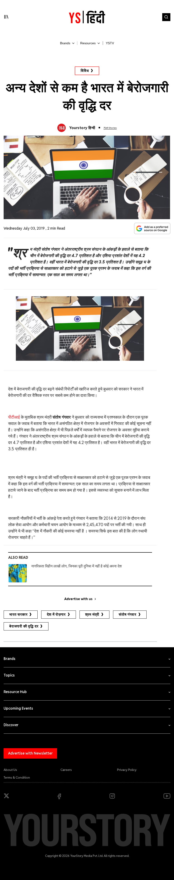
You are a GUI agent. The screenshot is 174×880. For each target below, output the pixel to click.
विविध (85, 70)
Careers (66, 770)
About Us (10, 770)
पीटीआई (14, 417)
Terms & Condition (17, 777)
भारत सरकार (18, 614)
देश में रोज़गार (56, 614)
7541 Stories (110, 127)
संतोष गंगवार (127, 614)
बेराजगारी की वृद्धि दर (23, 626)
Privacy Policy (127, 770)
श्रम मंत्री (92, 614)
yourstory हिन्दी (82, 128)
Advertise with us (78, 599)
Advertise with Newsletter (30, 753)
